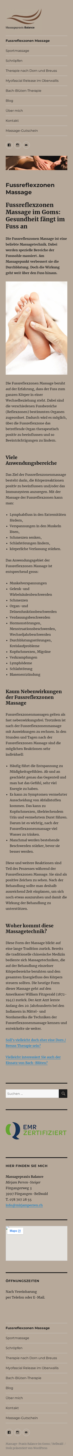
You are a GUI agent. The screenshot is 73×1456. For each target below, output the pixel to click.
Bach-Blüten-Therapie (23, 91)
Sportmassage (17, 51)
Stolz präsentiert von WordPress (26, 1448)
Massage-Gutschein (22, 131)
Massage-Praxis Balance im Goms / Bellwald (34, 1444)
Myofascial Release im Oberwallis (32, 81)
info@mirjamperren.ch (24, 1205)
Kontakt (12, 121)
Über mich (14, 111)
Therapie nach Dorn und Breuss (31, 71)
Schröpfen (14, 61)
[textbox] (39, 808)
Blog (9, 101)
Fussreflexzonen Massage (28, 41)
